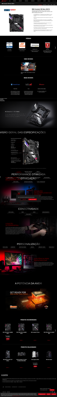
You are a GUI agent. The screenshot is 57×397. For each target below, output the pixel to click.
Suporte (54, 4)
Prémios (48, 4)
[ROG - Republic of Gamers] (4, 1)
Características (40, 4)
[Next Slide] (55, 47)
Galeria (51, 4)
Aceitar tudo (53, 394)
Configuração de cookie (42, 394)
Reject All (48, 394)
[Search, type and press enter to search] (52, 0)
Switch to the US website (33, 199)
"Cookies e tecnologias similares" (16, 395)
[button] (52, 390)
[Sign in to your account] (53, 1)
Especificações (44, 4)
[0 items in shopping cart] (55, 1)
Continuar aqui (24, 199)
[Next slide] (55, 330)
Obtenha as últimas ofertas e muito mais (45, 388)
